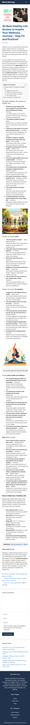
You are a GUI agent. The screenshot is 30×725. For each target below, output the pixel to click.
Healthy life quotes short (12, 90)
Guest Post (15, 701)
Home (15, 698)
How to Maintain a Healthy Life (12, 97)
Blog (15, 703)
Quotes (15, 717)
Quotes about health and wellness (15, 94)
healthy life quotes (9, 574)
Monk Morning (8, 2)
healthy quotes (20, 574)
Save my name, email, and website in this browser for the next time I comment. (15, 627)
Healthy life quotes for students (14, 92)
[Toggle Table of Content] (24, 85)
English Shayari (15, 715)
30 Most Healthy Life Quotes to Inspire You (14, 88)
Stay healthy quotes (11, 95)
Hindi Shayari (15, 712)
